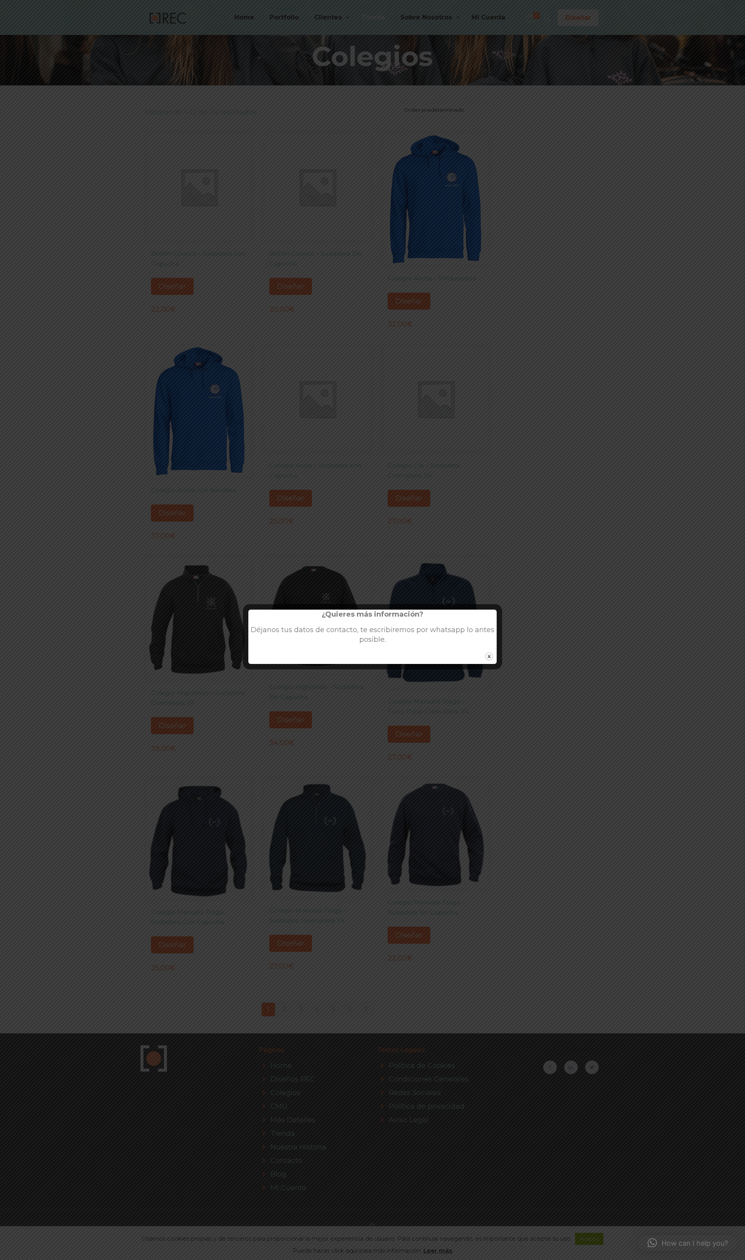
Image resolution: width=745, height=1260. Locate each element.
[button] (687, 1243)
